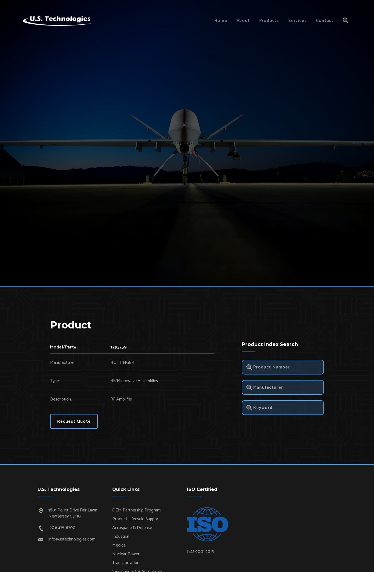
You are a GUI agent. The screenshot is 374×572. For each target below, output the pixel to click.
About (243, 20)
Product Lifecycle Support (136, 519)
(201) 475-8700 (62, 527)
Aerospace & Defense (132, 527)
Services (297, 20)
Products (269, 20)
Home (220, 20)
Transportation (125, 563)
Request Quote (74, 421)
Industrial (120, 536)
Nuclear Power (125, 554)
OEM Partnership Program (136, 510)
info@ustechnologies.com (72, 539)
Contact (324, 20)
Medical (119, 545)
